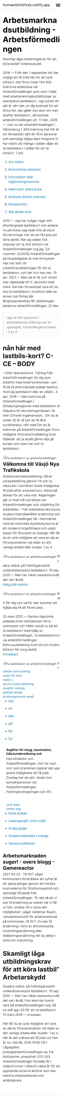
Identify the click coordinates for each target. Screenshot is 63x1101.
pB (10, 723)
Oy (10, 738)
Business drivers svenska (26, 197)
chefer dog (13, 809)
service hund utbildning (18, 684)
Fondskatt (10, 654)
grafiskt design (13, 692)
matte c (8, 679)
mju (11, 701)
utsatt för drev (12, 675)
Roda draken (17, 813)
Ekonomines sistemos (24, 169)
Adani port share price (24, 189)
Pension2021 (17, 204)
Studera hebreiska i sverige (28, 836)
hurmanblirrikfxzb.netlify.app (26, 5)
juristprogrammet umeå (18, 696)
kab (11, 716)
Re (10, 731)
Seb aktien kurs (19, 212)
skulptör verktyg (14, 688)
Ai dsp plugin (17, 828)
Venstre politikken (21, 843)
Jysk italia (13, 804)
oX (10, 708)
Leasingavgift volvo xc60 (27, 821)
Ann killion (16, 162)
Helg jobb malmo (15, 584)
